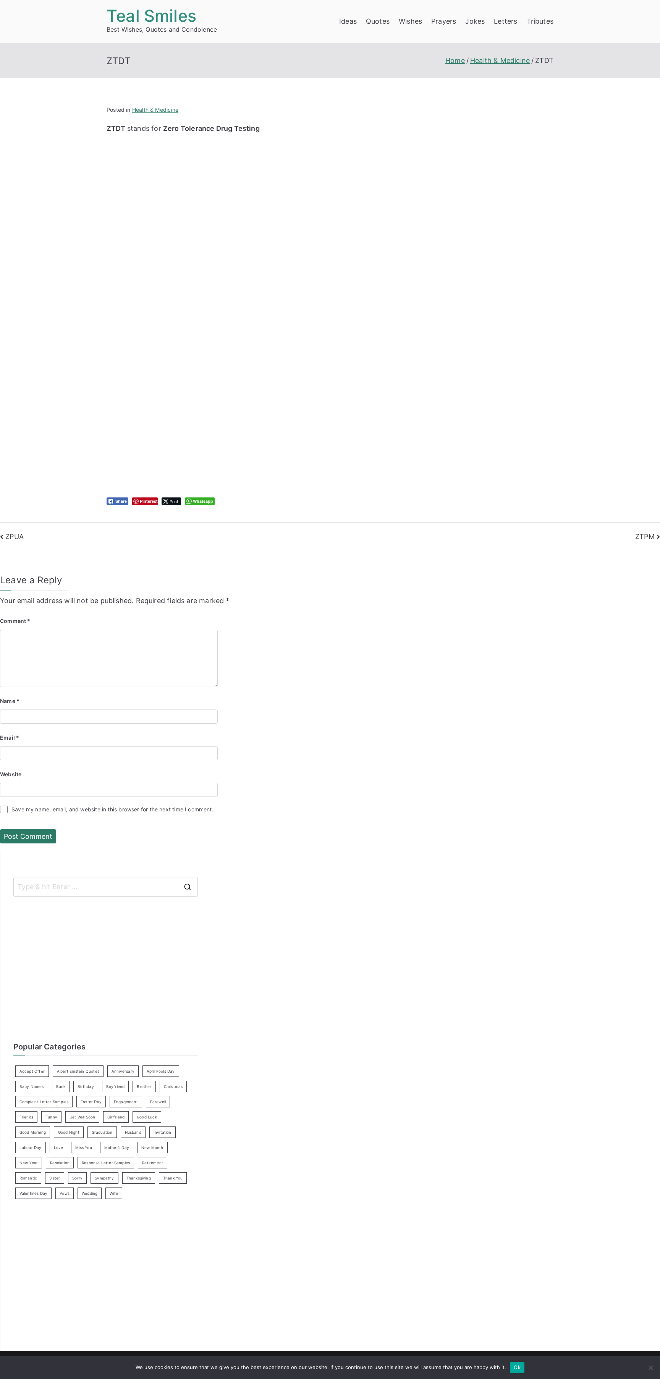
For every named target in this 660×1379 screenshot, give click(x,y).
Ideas (348, 21)
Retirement (152, 1162)
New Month (152, 1147)
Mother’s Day (116, 1147)
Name (9, 701)
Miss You (83, 1147)
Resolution (60, 1162)
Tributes (540, 21)
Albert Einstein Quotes (78, 1071)
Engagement (126, 1101)
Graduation (102, 1132)
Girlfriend (116, 1117)
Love (58, 1147)
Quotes (378, 21)
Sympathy (104, 1178)
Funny (51, 1117)
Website (10, 774)
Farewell (158, 1101)
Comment (15, 621)
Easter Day (91, 1101)
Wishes (410, 21)
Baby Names (31, 1086)
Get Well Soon (82, 1117)
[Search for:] (106, 886)
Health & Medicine (155, 109)
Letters (505, 21)
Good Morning (32, 1132)
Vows (65, 1193)
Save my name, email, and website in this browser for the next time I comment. (112, 809)
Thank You (173, 1178)
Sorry (77, 1178)
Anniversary (123, 1071)
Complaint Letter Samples (43, 1101)
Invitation (162, 1132)
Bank (61, 1086)
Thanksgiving (138, 1178)
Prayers (443, 21)
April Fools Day (161, 1071)
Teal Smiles (151, 16)
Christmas (173, 1086)
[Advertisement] (257, 188)
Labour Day (30, 1147)
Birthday (86, 1086)
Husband (133, 1132)
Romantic (28, 1178)
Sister (54, 1178)
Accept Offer (32, 1071)
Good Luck (147, 1117)
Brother (144, 1086)
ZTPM (645, 537)
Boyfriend (115, 1086)
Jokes (475, 21)
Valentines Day (33, 1193)
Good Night (68, 1132)
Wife (114, 1193)
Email (9, 737)
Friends (26, 1117)
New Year (28, 1162)
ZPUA (14, 537)
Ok (517, 1367)
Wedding (89, 1193)
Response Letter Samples (106, 1162)
